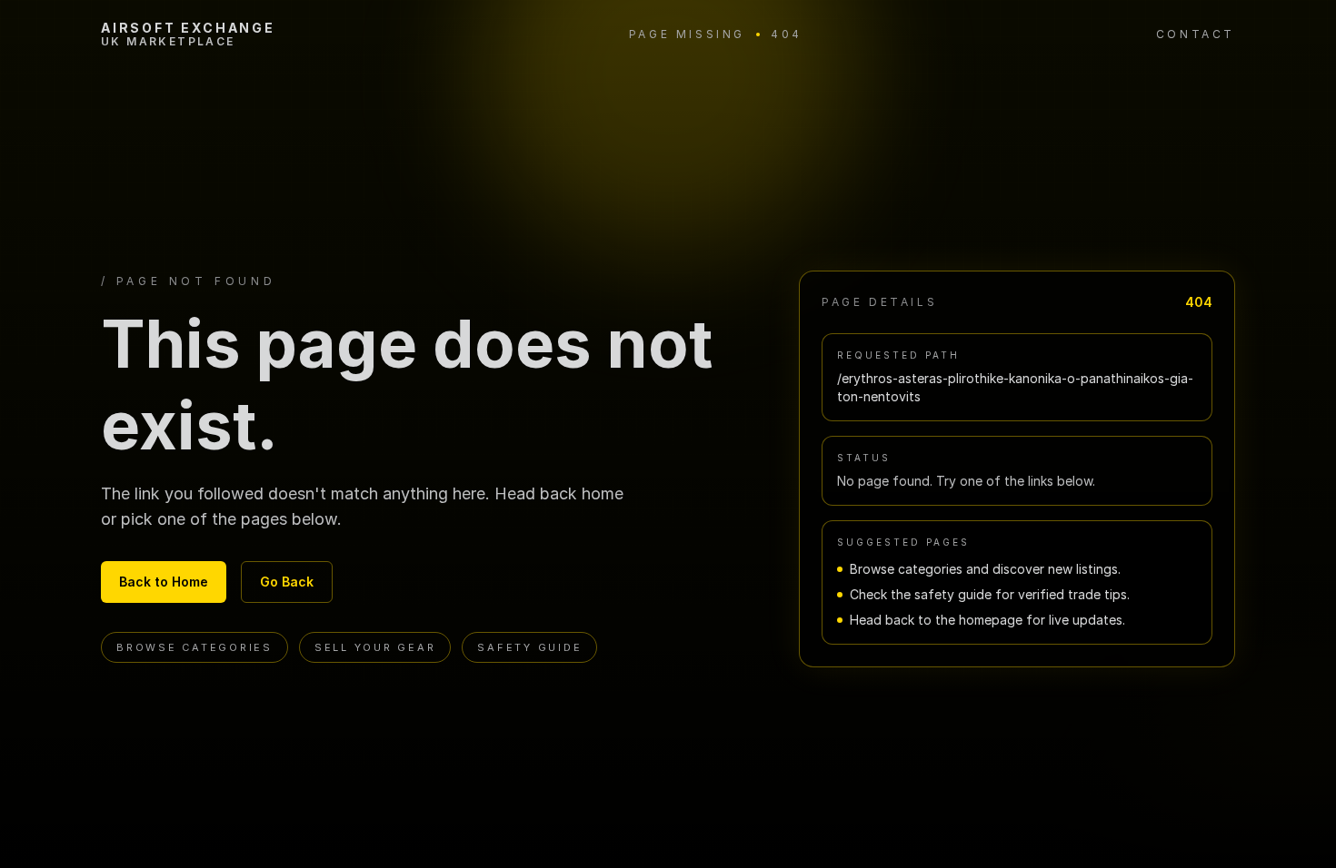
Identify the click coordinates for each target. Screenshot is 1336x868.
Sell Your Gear (375, 647)
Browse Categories (194, 647)
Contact (1195, 34)
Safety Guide (529, 647)
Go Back (287, 581)
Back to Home (163, 581)
